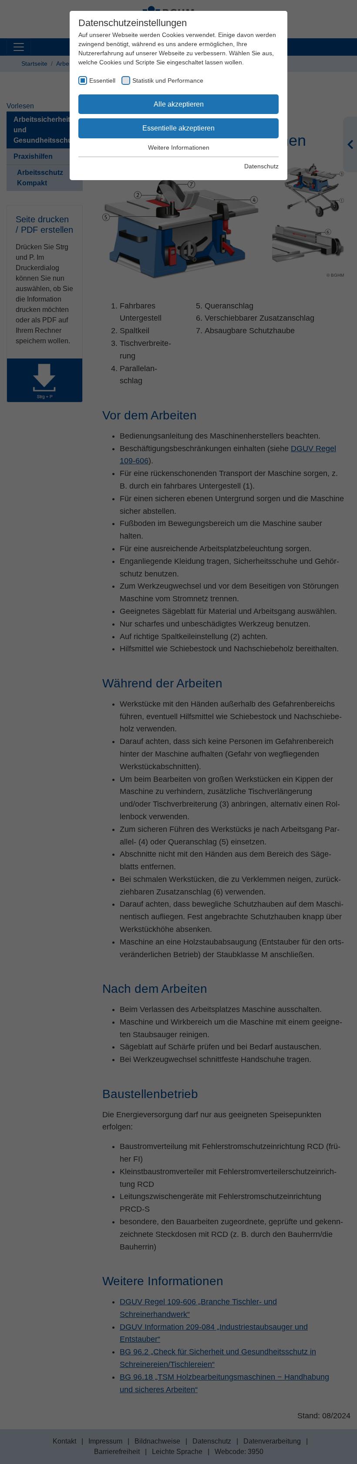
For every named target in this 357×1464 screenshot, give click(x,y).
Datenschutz (261, 166)
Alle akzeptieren (179, 104)
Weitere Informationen (178, 147)
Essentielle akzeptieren (178, 128)
